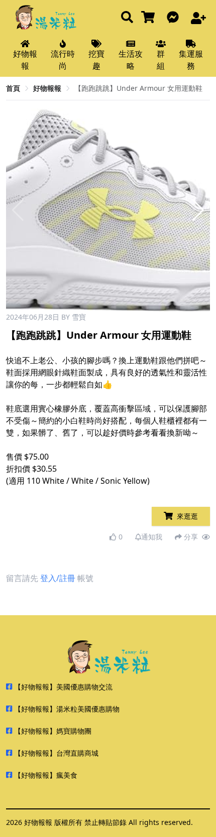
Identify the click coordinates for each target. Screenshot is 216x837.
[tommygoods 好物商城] (150, 18)
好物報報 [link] (47, 88)
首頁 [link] (13, 88)
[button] (198, 210)
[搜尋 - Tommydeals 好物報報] (127, 18)
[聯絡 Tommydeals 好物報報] (175, 18)
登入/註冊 (57, 578)
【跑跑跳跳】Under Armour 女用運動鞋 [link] (138, 88)
